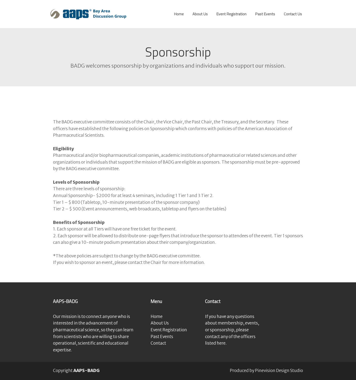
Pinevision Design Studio (279, 370)
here (221, 343)
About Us (160, 323)
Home (157, 316)
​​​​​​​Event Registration (169, 329)
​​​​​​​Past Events (162, 336)
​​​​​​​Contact (158, 343)
